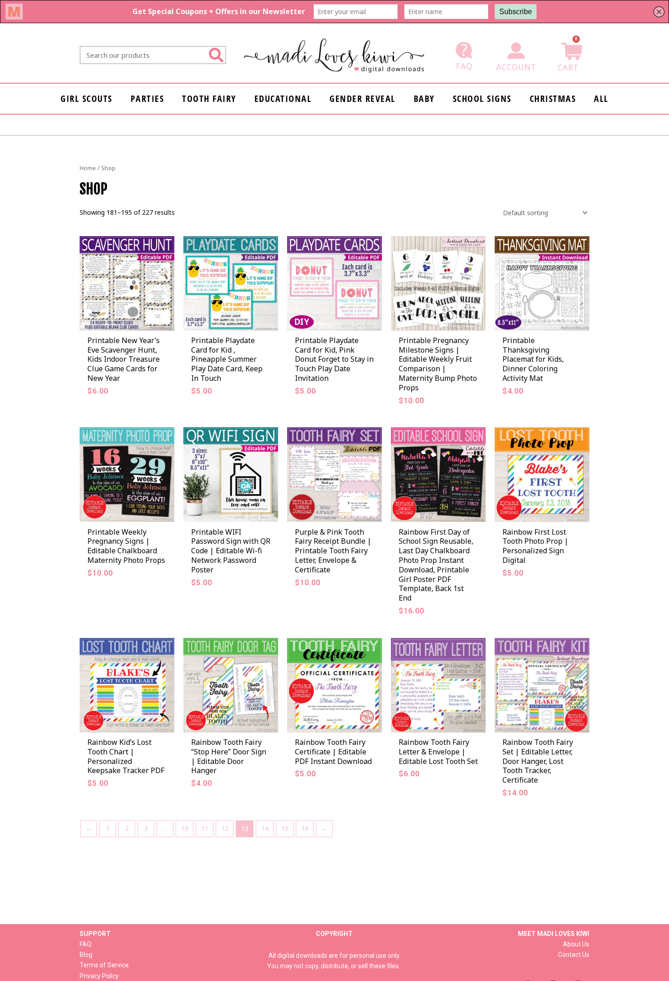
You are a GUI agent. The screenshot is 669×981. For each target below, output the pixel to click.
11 (204, 828)
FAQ (464, 66)
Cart (568, 67)
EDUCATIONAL (283, 98)
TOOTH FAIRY (209, 98)
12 (224, 828)
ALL (601, 98)
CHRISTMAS (553, 98)
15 (285, 828)
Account (516, 66)
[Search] (216, 55)
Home (88, 168)
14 (265, 828)
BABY (424, 98)
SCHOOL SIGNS (482, 98)
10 (184, 828)
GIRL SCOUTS (86, 98)
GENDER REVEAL (362, 98)
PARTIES (147, 98)
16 (305, 828)
